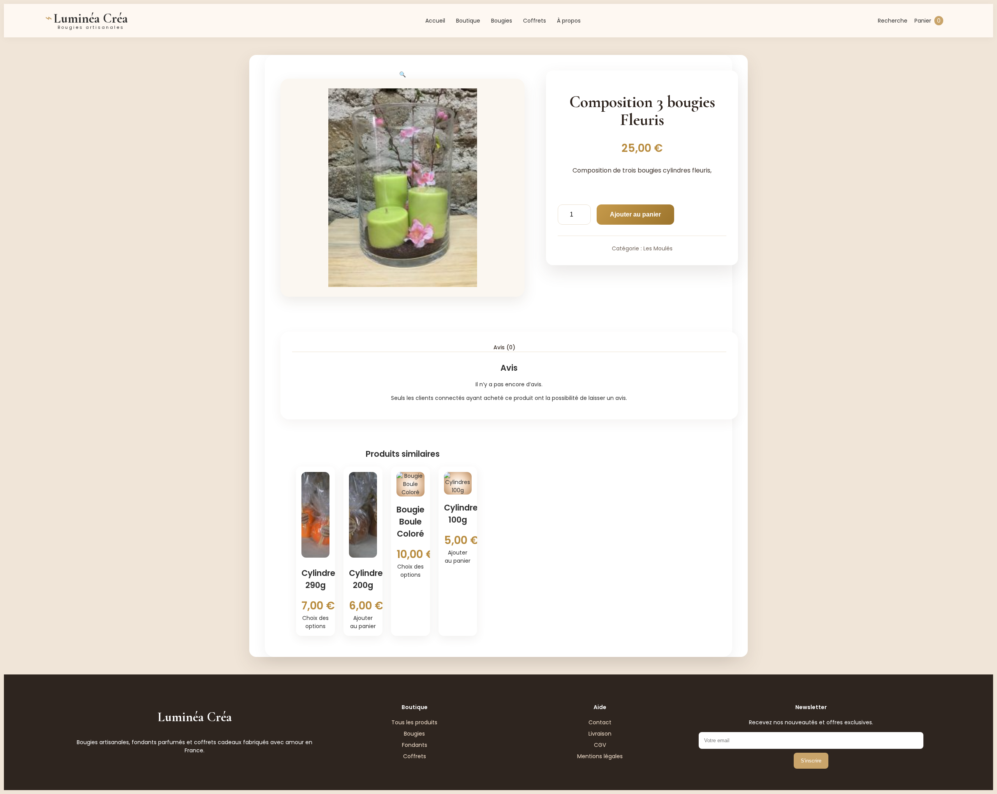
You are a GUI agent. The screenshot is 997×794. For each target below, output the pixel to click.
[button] (402, 74)
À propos (569, 21)
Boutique (468, 21)
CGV (600, 745)
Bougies (501, 21)
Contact (599, 722)
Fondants (414, 745)
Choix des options (315, 622)
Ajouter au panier (635, 214)
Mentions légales (600, 756)
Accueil (435, 21)
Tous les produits (414, 722)
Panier (927, 21)
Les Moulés (658, 248)
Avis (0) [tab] (504, 347)
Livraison (599, 734)
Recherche (892, 21)
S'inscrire (811, 761)
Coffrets (534, 21)
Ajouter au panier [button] (363, 622)
